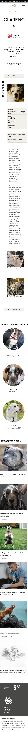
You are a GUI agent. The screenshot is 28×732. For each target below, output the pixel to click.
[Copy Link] (3, 96)
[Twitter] (3, 85)
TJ (13, 353)
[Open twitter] (15, 689)
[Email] (3, 93)
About (7, 710)
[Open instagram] (18, 686)
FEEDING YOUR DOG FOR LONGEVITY (10, 631)
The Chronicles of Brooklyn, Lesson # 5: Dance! (13, 670)
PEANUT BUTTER (13, 389)
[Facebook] (3, 82)
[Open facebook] (15, 686)
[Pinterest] (3, 91)
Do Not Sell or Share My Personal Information (13, 729)
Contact (8, 713)
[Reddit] (3, 88)
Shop (6, 707)
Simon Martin (4, 519)
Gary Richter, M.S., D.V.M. (7, 636)
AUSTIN (13, 425)
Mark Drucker (4, 480)
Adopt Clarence (14, 76)
